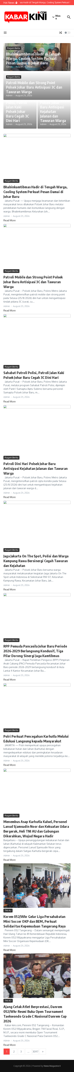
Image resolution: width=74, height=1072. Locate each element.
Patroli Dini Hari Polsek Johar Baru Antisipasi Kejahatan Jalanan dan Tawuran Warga (53, 109)
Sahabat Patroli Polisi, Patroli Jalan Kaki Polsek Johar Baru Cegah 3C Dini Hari (18, 109)
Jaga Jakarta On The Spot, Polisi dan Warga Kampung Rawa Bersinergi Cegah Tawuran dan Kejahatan (35, 561)
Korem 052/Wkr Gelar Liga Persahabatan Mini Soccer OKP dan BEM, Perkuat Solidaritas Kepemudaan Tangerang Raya (34, 921)
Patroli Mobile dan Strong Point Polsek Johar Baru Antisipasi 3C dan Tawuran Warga (34, 87)
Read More (9, 220)
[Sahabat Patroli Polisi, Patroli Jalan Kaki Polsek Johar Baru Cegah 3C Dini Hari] (37, 339)
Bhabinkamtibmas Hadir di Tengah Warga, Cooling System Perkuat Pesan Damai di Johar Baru (33, 58)
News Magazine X (52, 1066)
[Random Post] (60, 32)
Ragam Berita (13, 48)
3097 (35, 1051)
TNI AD (8, 1000)
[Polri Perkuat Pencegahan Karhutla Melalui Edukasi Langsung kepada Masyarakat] (37, 705)
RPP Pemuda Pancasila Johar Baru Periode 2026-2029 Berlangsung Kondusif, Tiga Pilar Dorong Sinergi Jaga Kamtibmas (35, 651)
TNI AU (8, 910)
